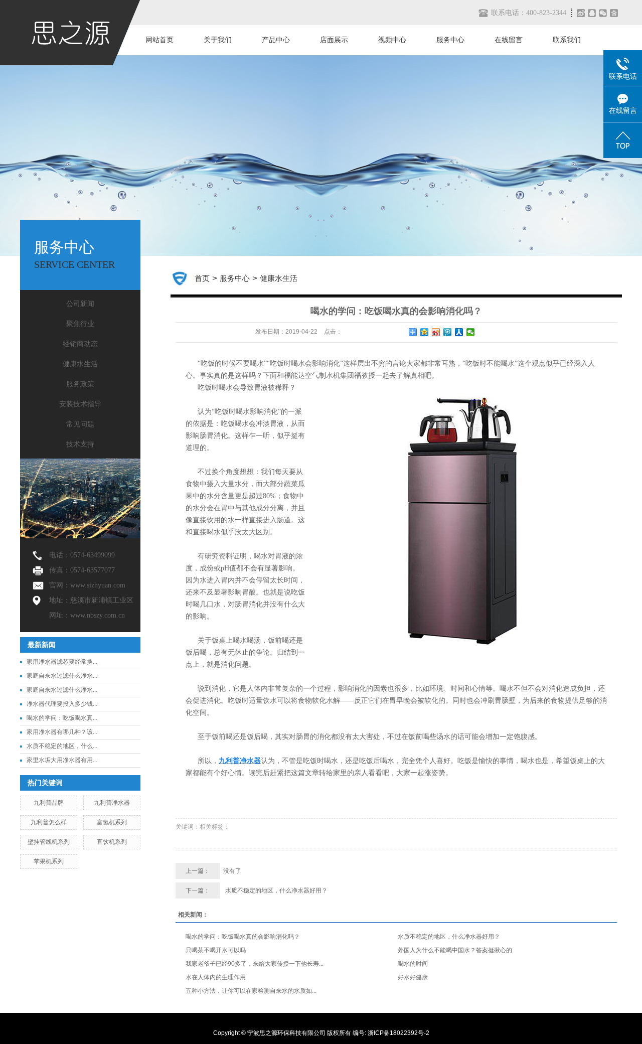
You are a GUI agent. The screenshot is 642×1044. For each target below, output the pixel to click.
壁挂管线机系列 (49, 841)
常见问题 (80, 424)
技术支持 (80, 444)
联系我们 (567, 40)
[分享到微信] (604, 13)
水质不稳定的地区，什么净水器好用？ (276, 890)
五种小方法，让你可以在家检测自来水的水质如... (251, 990)
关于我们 (218, 40)
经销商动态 (80, 344)
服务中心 (450, 40)
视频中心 (392, 40)
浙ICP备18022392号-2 (398, 1032)
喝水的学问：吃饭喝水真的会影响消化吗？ (243, 936)
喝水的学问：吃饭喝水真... (62, 717)
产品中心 (276, 40)
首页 (202, 278)
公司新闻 (80, 304)
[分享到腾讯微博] (616, 13)
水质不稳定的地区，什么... (62, 746)
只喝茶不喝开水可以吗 (216, 950)
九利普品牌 (49, 802)
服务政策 (80, 384)
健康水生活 (80, 364)
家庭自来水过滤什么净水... (62, 675)
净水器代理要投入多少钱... (62, 703)
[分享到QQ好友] (593, 13)
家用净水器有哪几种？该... (62, 731)
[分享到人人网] (459, 332)
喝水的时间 (413, 963)
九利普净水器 (112, 802)
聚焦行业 (80, 324)
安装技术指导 (80, 404)
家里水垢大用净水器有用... (62, 760)
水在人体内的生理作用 (216, 977)
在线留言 (509, 40)
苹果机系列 (49, 861)
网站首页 (159, 40)
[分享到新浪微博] (580, 13)
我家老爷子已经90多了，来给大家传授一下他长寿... (255, 963)
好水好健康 (413, 977)
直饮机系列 (112, 841)
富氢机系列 (112, 822)
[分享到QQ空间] (424, 332)
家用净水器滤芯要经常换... (62, 661)
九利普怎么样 (49, 822)
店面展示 (334, 40)
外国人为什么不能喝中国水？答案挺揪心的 (455, 950)
